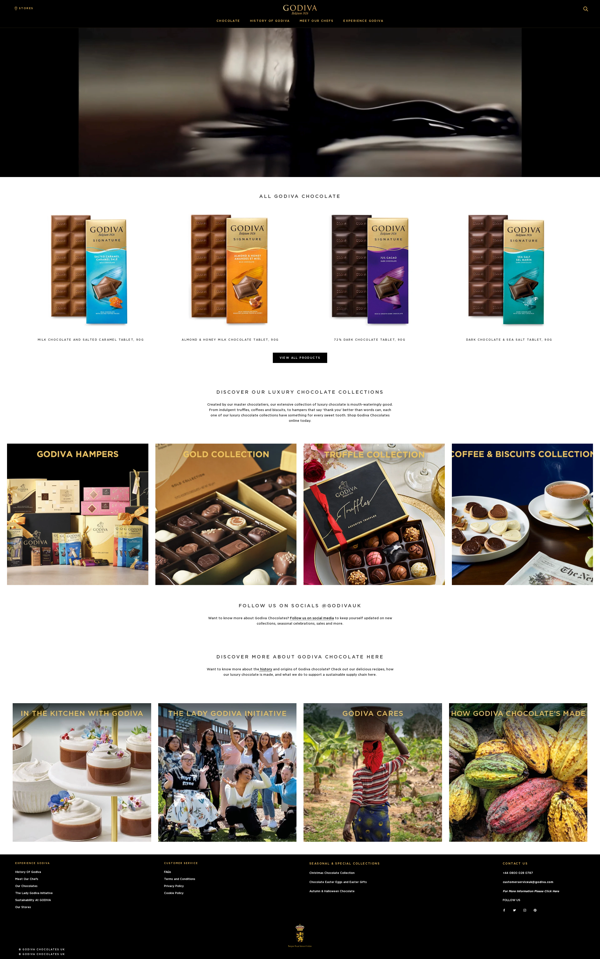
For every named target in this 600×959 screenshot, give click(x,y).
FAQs (167, 872)
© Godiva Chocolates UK (42, 949)
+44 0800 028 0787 (518, 873)
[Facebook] (504, 909)
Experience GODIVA (363, 20)
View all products (300, 357)
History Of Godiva (28, 872)
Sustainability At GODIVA (33, 900)
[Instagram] (524, 909)
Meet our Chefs (317, 20)
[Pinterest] (535, 909)
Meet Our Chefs (26, 879)
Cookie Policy (174, 893)
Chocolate (228, 20)
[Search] (585, 8)
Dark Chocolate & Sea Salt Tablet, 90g (509, 339)
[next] (19, 184)
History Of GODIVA (270, 20)
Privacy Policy (174, 886)
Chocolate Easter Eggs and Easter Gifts (338, 882)
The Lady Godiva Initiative (34, 893)
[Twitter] (514, 909)
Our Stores (23, 907)
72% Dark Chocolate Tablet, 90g (369, 339)
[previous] (5, 184)
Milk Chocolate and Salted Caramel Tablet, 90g (91, 339)
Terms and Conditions (179, 879)
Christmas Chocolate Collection (332, 873)
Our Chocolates (26, 886)
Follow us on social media (312, 618)
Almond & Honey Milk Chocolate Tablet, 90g (230, 339)
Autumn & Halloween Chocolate (332, 891)
